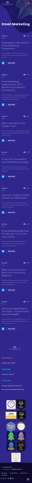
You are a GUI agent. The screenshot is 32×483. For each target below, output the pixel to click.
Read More (11, 63)
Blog (3, 38)
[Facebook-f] (1, 478)
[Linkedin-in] (3, 478)
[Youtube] (10, 478)
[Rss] (12, 478)
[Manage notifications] (28, 479)
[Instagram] (8, 478)
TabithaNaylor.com (7, 469)
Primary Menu (28, 3)
